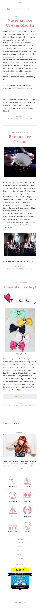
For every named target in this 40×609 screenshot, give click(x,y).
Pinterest (20, 554)
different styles (13, 384)
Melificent (20, 9)
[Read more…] (20, 397)
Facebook (20, 542)
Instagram (20, 550)
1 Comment (20, 267)
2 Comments (20, 403)
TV (35, 405)
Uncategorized (26, 118)
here (31, 261)
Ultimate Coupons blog (22, 88)
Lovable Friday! (19, 287)
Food (21, 269)
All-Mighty (6, 364)
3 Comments (20, 116)
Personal (29, 269)
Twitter (20, 546)
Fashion (23, 405)
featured (20, 182)
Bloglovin (20, 558)
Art (17, 405)
